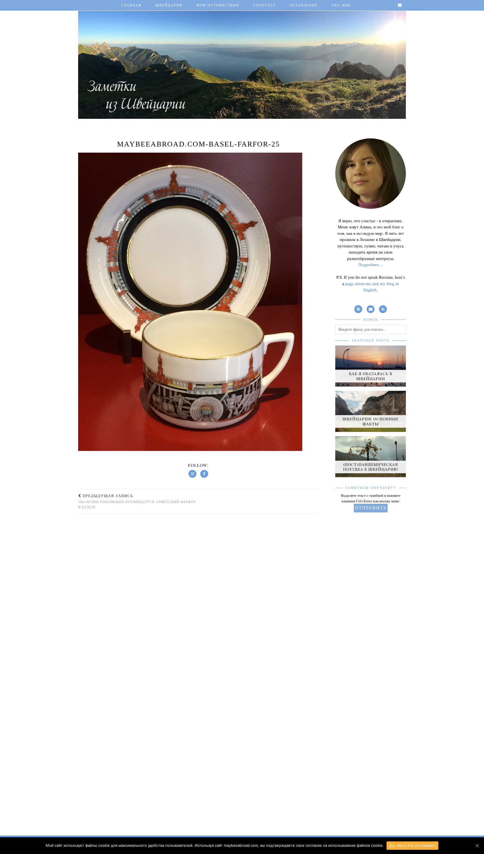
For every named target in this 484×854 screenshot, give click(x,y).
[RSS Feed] (383, 308)
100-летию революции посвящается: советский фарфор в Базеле (137, 501)
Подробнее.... (370, 264)
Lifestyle (264, 5)
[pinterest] (358, 308)
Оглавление (304, 5)
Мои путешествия (217, 5)
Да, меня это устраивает (412, 845)
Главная (131, 5)
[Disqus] (198, 593)
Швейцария (168, 5)
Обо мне (341, 5)
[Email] (400, 5)
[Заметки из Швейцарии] (242, 61)
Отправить (371, 507)
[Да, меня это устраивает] (477, 845)
